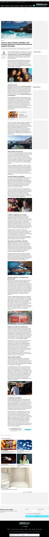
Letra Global (41, 0)
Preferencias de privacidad (37, 531)
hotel (3, 435)
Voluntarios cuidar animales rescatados (15, 0)
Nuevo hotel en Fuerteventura (7, 0)
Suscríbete (7, 2)
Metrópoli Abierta (31, 0)
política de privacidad (37, 513)
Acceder (11, 2)
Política (2, 5)
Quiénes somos (30, 531)
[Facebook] (26, 535)
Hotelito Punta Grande (25, 54)
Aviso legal (10, 531)
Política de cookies (22, 531)
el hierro (6, 435)
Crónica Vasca (34, 0)
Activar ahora (27, 429)
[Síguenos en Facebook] (22, 526)
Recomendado (39, 529)
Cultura (26, 5)
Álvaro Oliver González (4, 54)
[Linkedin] (31, 535)
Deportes (31, 5)
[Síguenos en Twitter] (23, 526)
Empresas (17, 5)
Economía (12, 5)
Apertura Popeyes (22, 0)
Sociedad (7, 5)
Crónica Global (26, 0)
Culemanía (38, 0)
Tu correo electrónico (40, 509)
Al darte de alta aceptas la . (33, 513)
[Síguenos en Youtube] (26, 526)
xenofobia (9, 435)
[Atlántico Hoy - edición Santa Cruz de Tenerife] (41, 4)
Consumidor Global (45, 0)
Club (14, 2)
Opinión (22, 5)
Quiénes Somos (3, 2)
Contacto (26, 531)
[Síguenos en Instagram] (25, 526)
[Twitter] (28, 535)
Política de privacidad (15, 531)
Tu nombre (26, 509)
